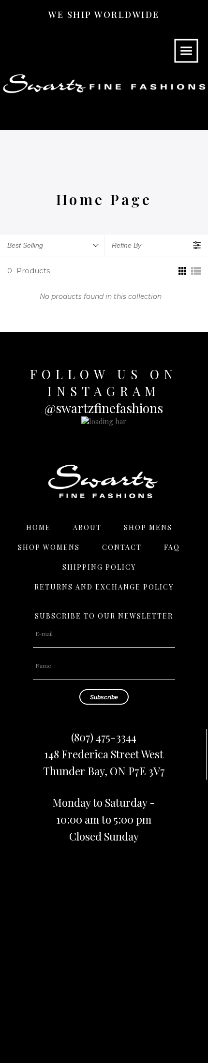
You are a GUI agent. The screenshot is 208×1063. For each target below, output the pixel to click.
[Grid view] (181, 271)
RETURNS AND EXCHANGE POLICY (104, 586)
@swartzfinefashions (104, 407)
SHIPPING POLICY (99, 567)
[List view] (196, 271)
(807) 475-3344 (103, 737)
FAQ (172, 547)
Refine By (126, 245)
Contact (122, 547)
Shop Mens (148, 527)
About (87, 527)
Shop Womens (49, 547)
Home (38, 527)
